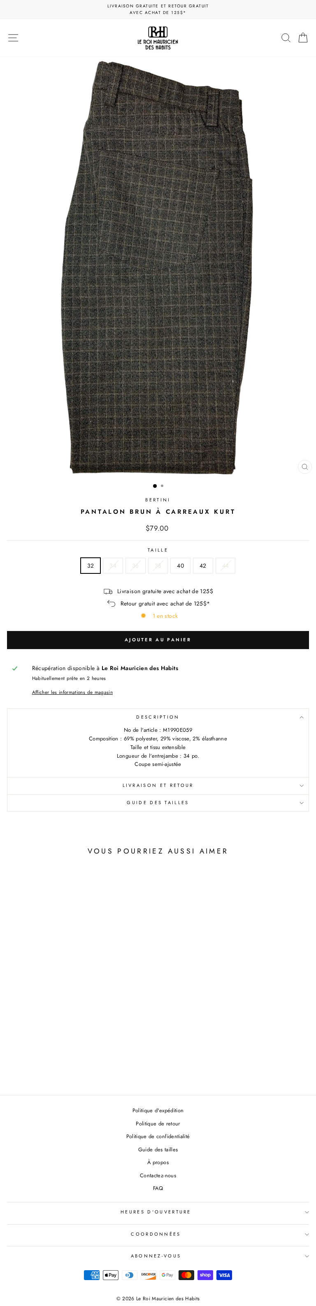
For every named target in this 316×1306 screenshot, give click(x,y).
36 (135, 565)
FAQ (158, 1188)
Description (157, 717)
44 (225, 565)
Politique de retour (158, 1123)
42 (203, 565)
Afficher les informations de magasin (72, 692)
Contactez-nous (158, 1175)
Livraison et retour (158, 785)
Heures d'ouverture (156, 1212)
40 (180, 565)
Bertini (157, 499)
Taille (158, 550)
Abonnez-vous (156, 1256)
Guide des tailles (158, 802)
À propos (158, 1162)
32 (90, 565)
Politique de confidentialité (158, 1136)
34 (112, 565)
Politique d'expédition (158, 1110)
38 (158, 565)
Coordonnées (156, 1234)
